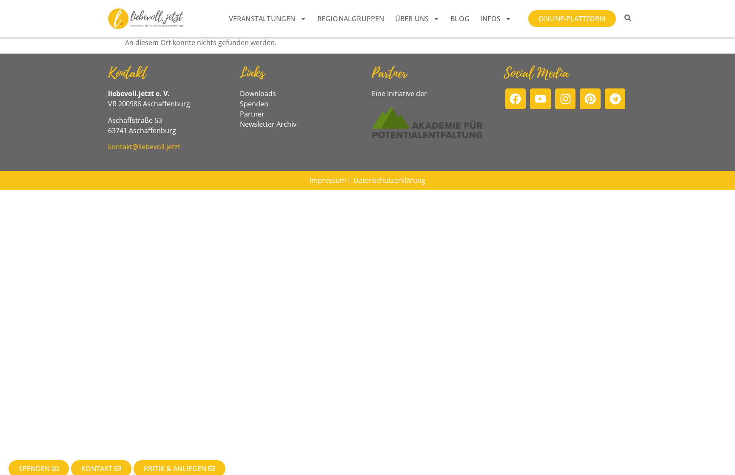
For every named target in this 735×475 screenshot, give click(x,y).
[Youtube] (540, 98)
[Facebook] (515, 98)
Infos (490, 18)
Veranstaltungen (262, 18)
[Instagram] (565, 98)
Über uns (412, 18)
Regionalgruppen (351, 18)
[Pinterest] (590, 98)
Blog (460, 18)
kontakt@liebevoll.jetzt (144, 146)
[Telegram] (615, 98)
